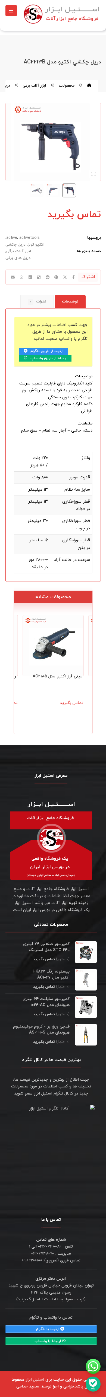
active (11, 238)
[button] (11, 10)
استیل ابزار (35, 1380)
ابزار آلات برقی (18, 251)
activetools (29, 238)
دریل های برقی (17, 258)
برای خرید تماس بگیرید (59, 709)
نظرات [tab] (38, 301)
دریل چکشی (15, 244)
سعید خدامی (27, 1386)
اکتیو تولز (36, 244)
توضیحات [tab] (70, 301)
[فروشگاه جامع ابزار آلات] (62, 14)
